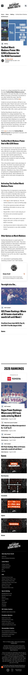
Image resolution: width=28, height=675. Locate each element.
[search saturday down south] (26, 6)
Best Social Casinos (6, 636)
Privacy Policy (10, 641)
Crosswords (4, 496)
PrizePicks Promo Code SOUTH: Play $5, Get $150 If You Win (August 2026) (13, 324)
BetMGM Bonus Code (7, 593)
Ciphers (3, 515)
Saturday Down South (8, 554)
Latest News (5, 561)
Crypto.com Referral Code (8, 623)
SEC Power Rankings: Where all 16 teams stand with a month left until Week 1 (13, 314)
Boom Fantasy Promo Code (8, 580)
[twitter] (24, 274)
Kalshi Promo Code (6, 617)
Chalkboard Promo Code (7, 587)
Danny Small (10, 59)
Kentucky (4, 604)
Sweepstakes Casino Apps (8, 634)
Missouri (4, 597)
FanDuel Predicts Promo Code (9, 624)
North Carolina (5, 598)
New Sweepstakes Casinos (8, 630)
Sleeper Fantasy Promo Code (8, 579)
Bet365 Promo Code (6, 595)
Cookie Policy (14, 643)
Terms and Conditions (20, 641)
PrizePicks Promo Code (7, 577)
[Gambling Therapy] (18, 670)
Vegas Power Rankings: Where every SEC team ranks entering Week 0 (11, 413)
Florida (3, 600)
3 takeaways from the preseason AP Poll (13, 437)
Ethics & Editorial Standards (8, 558)
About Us (4, 556)
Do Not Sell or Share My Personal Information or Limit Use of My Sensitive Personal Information (14, 666)
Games (3, 331)
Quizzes (3, 535)
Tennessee (4, 602)
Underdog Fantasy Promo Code (9, 582)
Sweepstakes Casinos (8, 628)
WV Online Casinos (7, 609)
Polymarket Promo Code (7, 619)
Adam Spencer (4, 440)
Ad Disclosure (4, 16)
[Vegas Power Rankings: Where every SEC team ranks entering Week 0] (14, 395)
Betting (3, 571)
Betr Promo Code (6, 585)
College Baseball (5, 567)
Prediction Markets (7, 615)
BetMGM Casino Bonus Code (8, 611)
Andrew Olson (4, 419)
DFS (3, 569)
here (20, 99)
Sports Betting (6, 591)
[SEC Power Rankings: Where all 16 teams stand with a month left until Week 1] (14, 296)
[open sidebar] (2, 6)
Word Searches (5, 476)
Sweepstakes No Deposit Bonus (9, 632)
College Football (5, 564)
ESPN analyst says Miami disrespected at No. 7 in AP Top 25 (13, 426)
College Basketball (6, 566)
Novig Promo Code (6, 621)
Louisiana (4, 605)
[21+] (7, 670)
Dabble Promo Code (6, 584)
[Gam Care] (12, 670)
